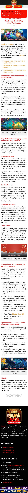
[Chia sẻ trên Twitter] (12, 395)
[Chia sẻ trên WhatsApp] (7, 395)
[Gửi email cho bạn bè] (15, 395)
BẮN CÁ (11, 12)
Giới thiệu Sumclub (8, 447)
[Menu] (2, 2)
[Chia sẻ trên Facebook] (10, 395)
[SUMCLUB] (14, 2)
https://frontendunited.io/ (16, 465)
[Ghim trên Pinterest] (18, 395)
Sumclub (21, 55)
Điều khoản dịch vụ (8, 452)
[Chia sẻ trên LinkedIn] (20, 395)
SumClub (3, 426)
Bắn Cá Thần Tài (18, 314)
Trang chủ (5, 12)
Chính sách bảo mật (8, 450)
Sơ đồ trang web (7, 482)
